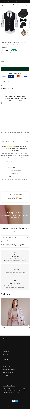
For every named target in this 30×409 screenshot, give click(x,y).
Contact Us (5, 354)
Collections (5, 345)
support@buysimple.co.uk (9, 385)
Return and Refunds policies (9, 369)
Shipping (2, 52)
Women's (3, 327)
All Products (5, 348)
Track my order (6, 351)
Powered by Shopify (16, 403)
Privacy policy (8, 406)
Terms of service (15, 406)
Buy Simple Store (9, 403)
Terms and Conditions (8, 372)
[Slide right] (18, 38)
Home (4, 341)
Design (2, 55)
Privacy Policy (6, 375)
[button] (2, 4)
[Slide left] (11, 38)
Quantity (3, 61)
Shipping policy (22, 406)
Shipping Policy (6, 366)
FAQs (4, 363)
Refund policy (23, 403)
